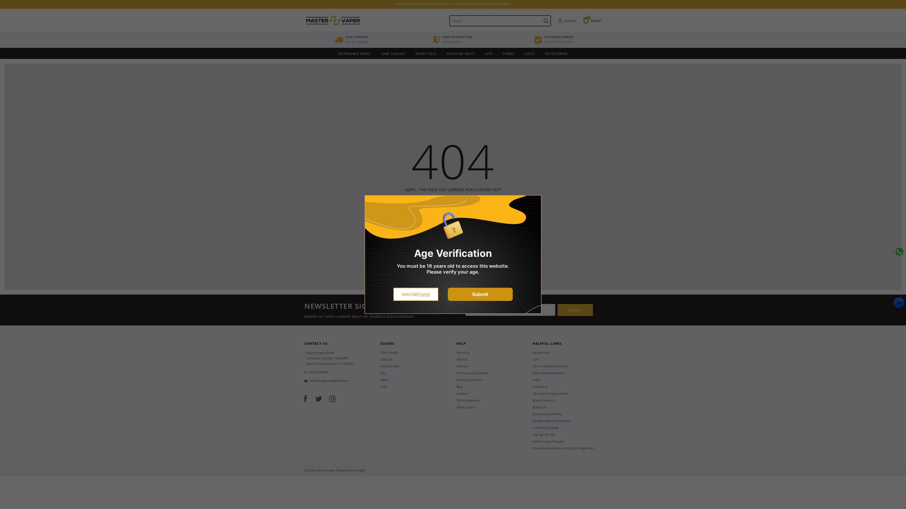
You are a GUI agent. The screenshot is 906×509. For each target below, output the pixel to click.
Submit (480, 294)
